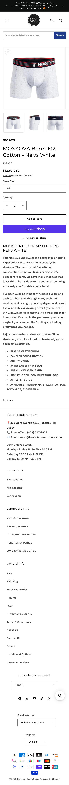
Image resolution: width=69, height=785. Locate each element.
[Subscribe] (53, 685)
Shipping (7, 175)
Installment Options (19, 654)
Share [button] (9, 400)
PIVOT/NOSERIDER (18, 518)
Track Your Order (17, 589)
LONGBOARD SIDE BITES (21, 550)
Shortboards (14, 479)
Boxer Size (9, 181)
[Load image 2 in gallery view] (34, 122)
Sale (9, 573)
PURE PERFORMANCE (19, 542)
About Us (12, 629)
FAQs (10, 605)
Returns (12, 597)
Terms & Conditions (19, 622)
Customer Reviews (18, 662)
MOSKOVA (9, 140)
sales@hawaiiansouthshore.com (41, 437)
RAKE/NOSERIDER (17, 526)
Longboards (14, 495)
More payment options (34, 237)
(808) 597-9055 (37, 432)
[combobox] (28, 35)
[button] (7, 20)
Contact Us (13, 638)
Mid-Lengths (14, 487)
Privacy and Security (19, 613)
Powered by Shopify (50, 779)
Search (60, 35)
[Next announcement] (62, 5)
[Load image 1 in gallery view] (13, 122)
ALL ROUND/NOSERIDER (21, 534)
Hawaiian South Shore (28, 779)
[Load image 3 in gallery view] (55, 122)
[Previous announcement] (6, 5)
